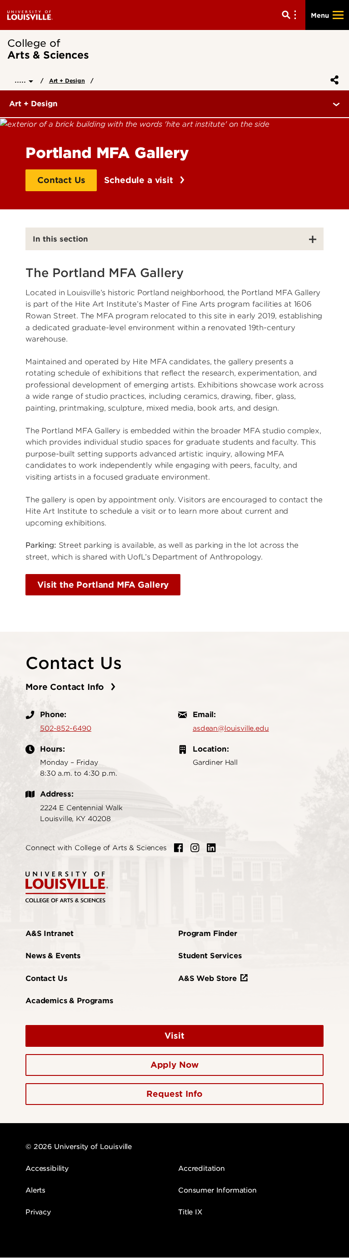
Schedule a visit (139, 180)
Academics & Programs (69, 1000)
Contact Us (61, 180)
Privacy (38, 1212)
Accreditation (201, 1168)
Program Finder (207, 933)
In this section (60, 238)
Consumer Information (217, 1190)
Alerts (35, 1190)
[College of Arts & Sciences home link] (66, 886)
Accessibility (47, 1168)
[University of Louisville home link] (30, 14)
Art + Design (67, 80)
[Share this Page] (332, 79)
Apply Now (174, 1065)
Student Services (209, 955)
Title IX (190, 1212)
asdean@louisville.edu (231, 728)
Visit (174, 1035)
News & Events (52, 955)
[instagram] (194, 847)
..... (22, 79)
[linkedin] (211, 847)
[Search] (290, 15)
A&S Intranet (49, 933)
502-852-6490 (65, 728)
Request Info (174, 1094)
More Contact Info (66, 687)
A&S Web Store (207, 978)
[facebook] (178, 847)
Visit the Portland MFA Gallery (103, 584)
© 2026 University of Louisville (78, 1147)
